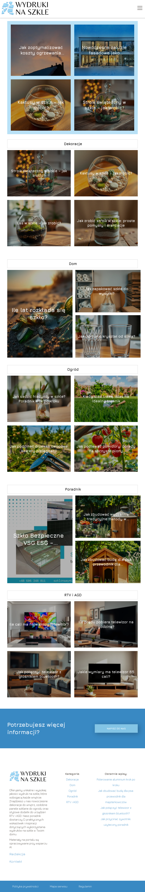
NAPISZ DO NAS (116, 728)
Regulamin (85, 886)
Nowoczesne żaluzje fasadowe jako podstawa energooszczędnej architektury (104, 50)
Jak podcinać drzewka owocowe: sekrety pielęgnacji (39, 448)
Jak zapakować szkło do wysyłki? (106, 291)
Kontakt (15, 861)
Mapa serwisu (58, 886)
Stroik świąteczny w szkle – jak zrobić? (104, 105)
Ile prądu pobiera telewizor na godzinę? (106, 624)
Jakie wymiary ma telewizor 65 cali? (106, 674)
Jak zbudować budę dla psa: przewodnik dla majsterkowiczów (106, 562)
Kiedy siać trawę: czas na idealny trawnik (106, 398)
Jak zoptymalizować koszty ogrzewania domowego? (41, 50)
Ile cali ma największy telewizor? (39, 624)
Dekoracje (73, 144)
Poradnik (73, 489)
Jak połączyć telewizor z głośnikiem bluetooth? (39, 674)
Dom (73, 264)
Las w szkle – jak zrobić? (39, 223)
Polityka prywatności (25, 886)
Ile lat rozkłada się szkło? (38, 314)
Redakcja (17, 854)
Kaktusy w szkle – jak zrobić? (41, 105)
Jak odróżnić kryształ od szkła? (106, 336)
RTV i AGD (73, 595)
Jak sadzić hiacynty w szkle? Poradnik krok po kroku (39, 398)
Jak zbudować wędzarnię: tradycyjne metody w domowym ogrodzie (106, 516)
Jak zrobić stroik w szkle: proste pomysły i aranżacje (106, 223)
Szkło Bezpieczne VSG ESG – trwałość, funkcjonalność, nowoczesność (38, 539)
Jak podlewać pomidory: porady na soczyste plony (105, 448)
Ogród (73, 369)
